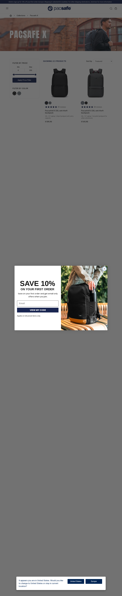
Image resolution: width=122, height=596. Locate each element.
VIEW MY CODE (38, 310)
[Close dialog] (104, 269)
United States (75, 581)
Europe (94, 581)
